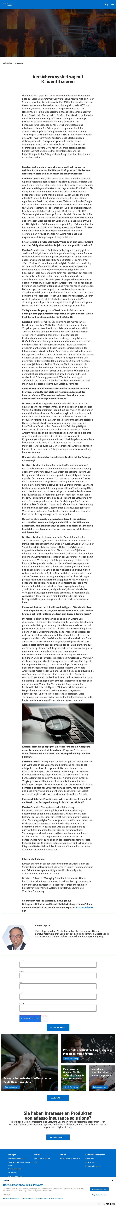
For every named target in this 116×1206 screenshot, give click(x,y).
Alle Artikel (57, 1098)
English (5, 1180)
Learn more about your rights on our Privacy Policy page (42, 1198)
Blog (35, 1162)
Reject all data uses (99, 1195)
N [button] (106, 4)
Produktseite (57, 1137)
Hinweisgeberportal (92, 1166)
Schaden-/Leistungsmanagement (19, 1163)
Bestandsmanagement (17, 1158)
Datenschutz (90, 1162)
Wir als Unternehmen (42, 1158)
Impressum (89, 1158)
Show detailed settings (11, 1198)
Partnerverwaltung (15, 1177)
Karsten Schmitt (84, 907)
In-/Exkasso (12, 1173)
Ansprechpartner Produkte (70, 1158)
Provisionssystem (15, 1169)
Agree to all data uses (99, 1189)
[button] (112, 4)
